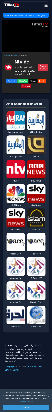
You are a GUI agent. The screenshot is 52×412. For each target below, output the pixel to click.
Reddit (41, 81)
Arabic (15, 55)
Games (16, 370)
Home (7, 55)
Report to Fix (43, 67)
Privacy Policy (26, 401)
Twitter (33, 81)
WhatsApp (23, 81)
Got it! (26, 407)
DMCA (8, 370)
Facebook (11, 81)
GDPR (40, 366)
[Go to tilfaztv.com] (39, 24)
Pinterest (26, 86)
